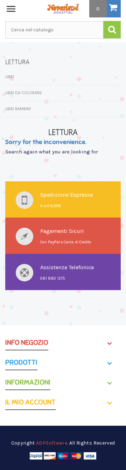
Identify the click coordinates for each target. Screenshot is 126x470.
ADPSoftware (51, 443)
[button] (105, 8)
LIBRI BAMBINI (18, 108)
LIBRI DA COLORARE (23, 92)
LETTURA (17, 62)
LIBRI (9, 76)
